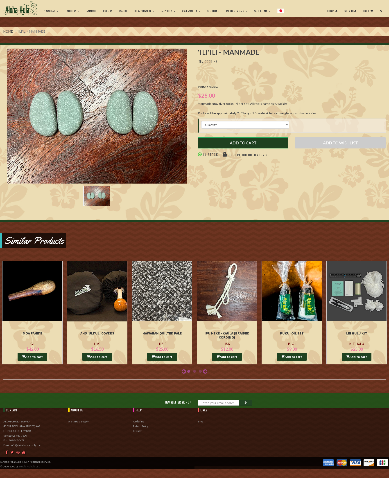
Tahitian (71, 11)
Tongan (108, 11)
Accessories (190, 11)
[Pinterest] (18, 452)
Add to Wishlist (340, 142)
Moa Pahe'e (32, 333)
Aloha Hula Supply (78, 421)
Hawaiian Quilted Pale (162, 333)
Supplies (167, 11)
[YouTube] (23, 452)
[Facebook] (7, 452)
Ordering (138, 421)
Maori (123, 11)
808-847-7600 (19, 435)
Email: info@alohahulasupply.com (22, 445)
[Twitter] (12, 452)
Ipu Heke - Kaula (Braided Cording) (227, 335)
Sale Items (261, 11)
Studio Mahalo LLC (29, 466)
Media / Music (235, 11)
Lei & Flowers (143, 11)
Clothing (213, 11)
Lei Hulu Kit (356, 333)
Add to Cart (243, 142)
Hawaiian (50, 11)
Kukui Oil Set (292, 333)
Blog (200, 421)
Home (8, 31)
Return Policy (141, 426)
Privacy (137, 430)
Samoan (91, 11)
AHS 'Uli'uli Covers (97, 333)
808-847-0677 (16, 440)
